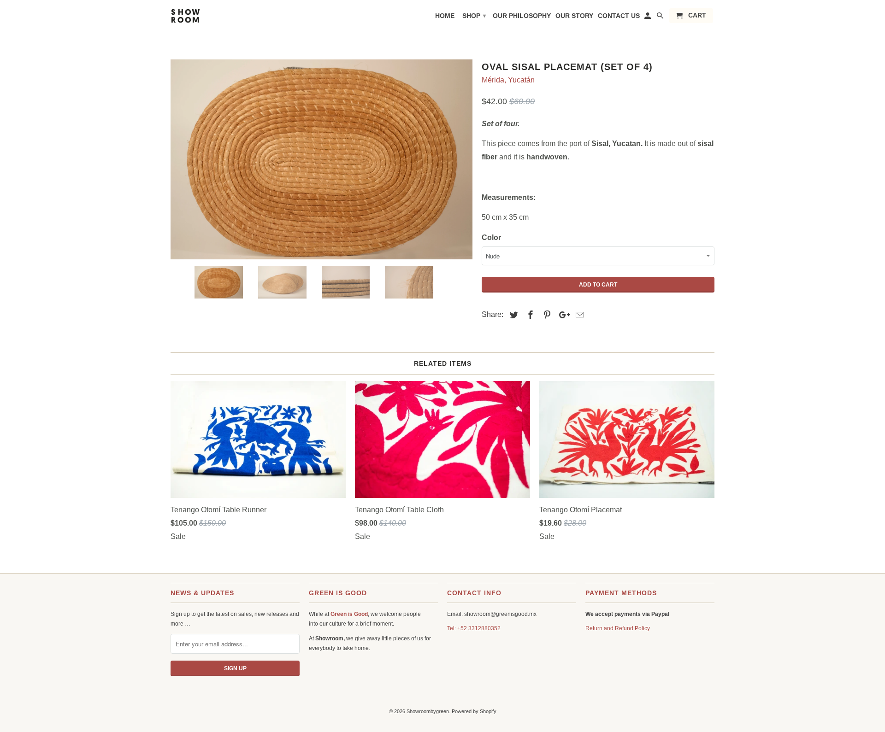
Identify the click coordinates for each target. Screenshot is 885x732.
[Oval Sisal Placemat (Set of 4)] (321, 158)
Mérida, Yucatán (508, 80)
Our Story (574, 15)
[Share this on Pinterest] (545, 315)
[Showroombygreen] (207, 29)
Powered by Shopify (474, 711)
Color (491, 237)
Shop (474, 15)
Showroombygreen (428, 711)
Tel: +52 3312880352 (474, 628)
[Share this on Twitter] (512, 315)
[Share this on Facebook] (529, 315)
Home (444, 15)
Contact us (619, 15)
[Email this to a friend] (578, 315)
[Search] (661, 17)
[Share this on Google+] (562, 315)
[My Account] (648, 17)
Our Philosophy (522, 15)
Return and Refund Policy (617, 628)
